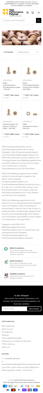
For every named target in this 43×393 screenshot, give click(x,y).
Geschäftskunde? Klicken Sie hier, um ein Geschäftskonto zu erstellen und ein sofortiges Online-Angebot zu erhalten (21, 3)
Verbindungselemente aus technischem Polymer (21, 382)
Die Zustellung (8, 326)
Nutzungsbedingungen (12, 338)
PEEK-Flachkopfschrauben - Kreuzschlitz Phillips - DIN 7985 (31, 86)
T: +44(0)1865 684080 (11, 358)
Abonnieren (34, 309)
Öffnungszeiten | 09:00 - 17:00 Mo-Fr (17, 370)
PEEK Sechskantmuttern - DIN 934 (31, 126)
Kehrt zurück (7, 329)
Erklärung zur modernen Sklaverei (16, 341)
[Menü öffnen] (38, 12)
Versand (5, 335)
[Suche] (38, 20)
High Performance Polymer (24, 380)
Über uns (6, 347)
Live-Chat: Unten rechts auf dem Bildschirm (20, 367)
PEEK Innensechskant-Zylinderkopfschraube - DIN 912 (11, 86)
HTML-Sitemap (8, 344)
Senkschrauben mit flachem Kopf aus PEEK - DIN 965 (10, 126)
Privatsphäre (7, 332)
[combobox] (21, 20)
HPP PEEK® (7, 80)
